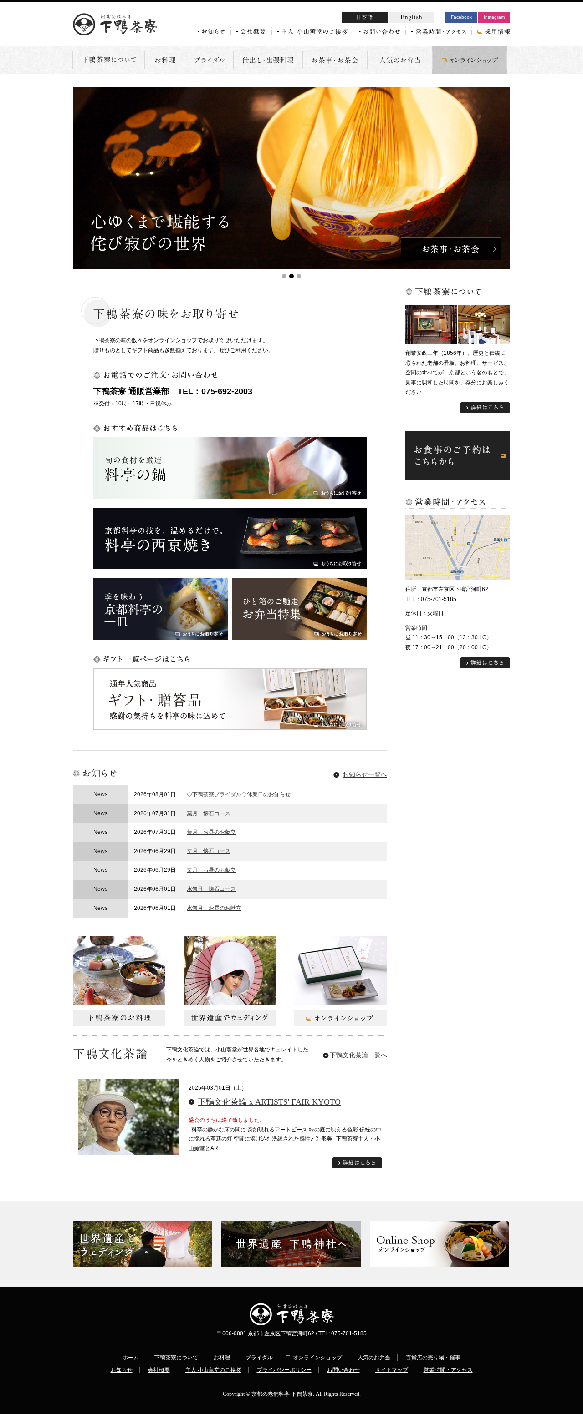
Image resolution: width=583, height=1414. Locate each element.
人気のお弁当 (374, 1357)
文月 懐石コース (208, 851)
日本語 (382, 18)
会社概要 (159, 1370)
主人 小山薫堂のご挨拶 (213, 1370)
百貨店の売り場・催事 (433, 1357)
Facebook (461, 17)
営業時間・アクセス (448, 1370)
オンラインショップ (317, 1357)
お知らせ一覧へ (365, 774)
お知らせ (122, 1370)
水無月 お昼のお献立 (214, 908)
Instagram (494, 17)
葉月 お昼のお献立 (211, 832)
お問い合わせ (343, 1370)
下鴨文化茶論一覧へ (358, 1055)
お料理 (222, 1357)
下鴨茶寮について (176, 1357)
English (411, 17)
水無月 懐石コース (211, 889)
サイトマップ (391, 1370)
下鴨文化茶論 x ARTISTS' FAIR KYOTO (269, 1101)
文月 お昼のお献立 (211, 870)
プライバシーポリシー (284, 1370)
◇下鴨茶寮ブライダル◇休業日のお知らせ (239, 794)
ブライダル (259, 1357)
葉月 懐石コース (208, 813)
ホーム (131, 1357)
